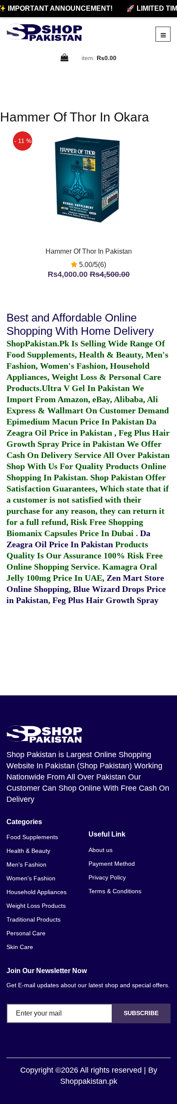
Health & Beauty (28, 850)
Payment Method (111, 863)
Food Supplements (32, 837)
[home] (44, 32)
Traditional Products (33, 919)
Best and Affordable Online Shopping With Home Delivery (80, 324)
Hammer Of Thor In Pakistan (89, 251)
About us (100, 849)
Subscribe (141, 1013)
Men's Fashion (26, 864)
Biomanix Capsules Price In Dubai (71, 533)
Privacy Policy (107, 877)
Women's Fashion (30, 878)
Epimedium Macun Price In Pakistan (75, 421)
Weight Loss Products (36, 905)
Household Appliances (36, 892)
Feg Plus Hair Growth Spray (105, 600)
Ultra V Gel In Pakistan (86, 388)
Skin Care (19, 946)
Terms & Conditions (114, 891)
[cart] (65, 58)
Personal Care (26, 933)
